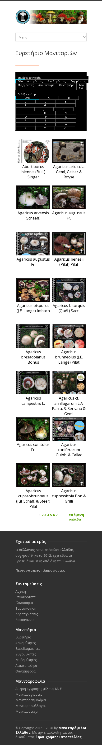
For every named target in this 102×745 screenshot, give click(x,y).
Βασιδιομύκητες (56, 81)
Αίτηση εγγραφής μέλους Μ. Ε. (38, 688)
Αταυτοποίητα (46, 85)
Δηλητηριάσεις (26, 614)
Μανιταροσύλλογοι (30, 705)
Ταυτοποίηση (25, 608)
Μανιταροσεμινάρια (30, 700)
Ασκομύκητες (35, 81)
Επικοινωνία (24, 619)
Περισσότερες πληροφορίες (40, 570)
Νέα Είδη (81, 86)
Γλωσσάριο (24, 602)
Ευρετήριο (23, 637)
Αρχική (20, 591)
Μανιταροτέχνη (27, 711)
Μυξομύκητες (26, 85)
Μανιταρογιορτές (28, 694)
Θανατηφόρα (66, 85)
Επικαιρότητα (25, 597)
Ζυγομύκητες (78, 81)
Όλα (20, 81)
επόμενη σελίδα (76, 516)
